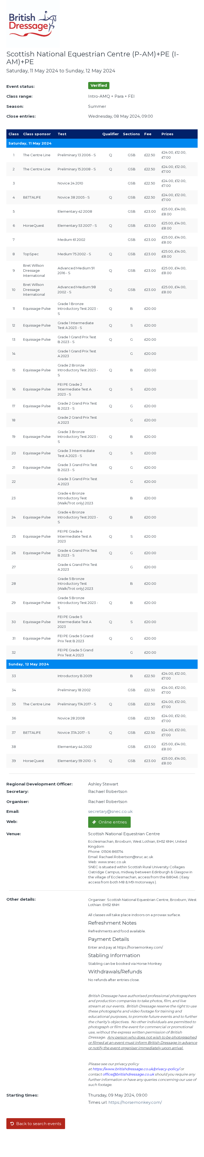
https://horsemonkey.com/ (135, 1102)
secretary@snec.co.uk (110, 811)
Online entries (112, 822)
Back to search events (38, 1123)
